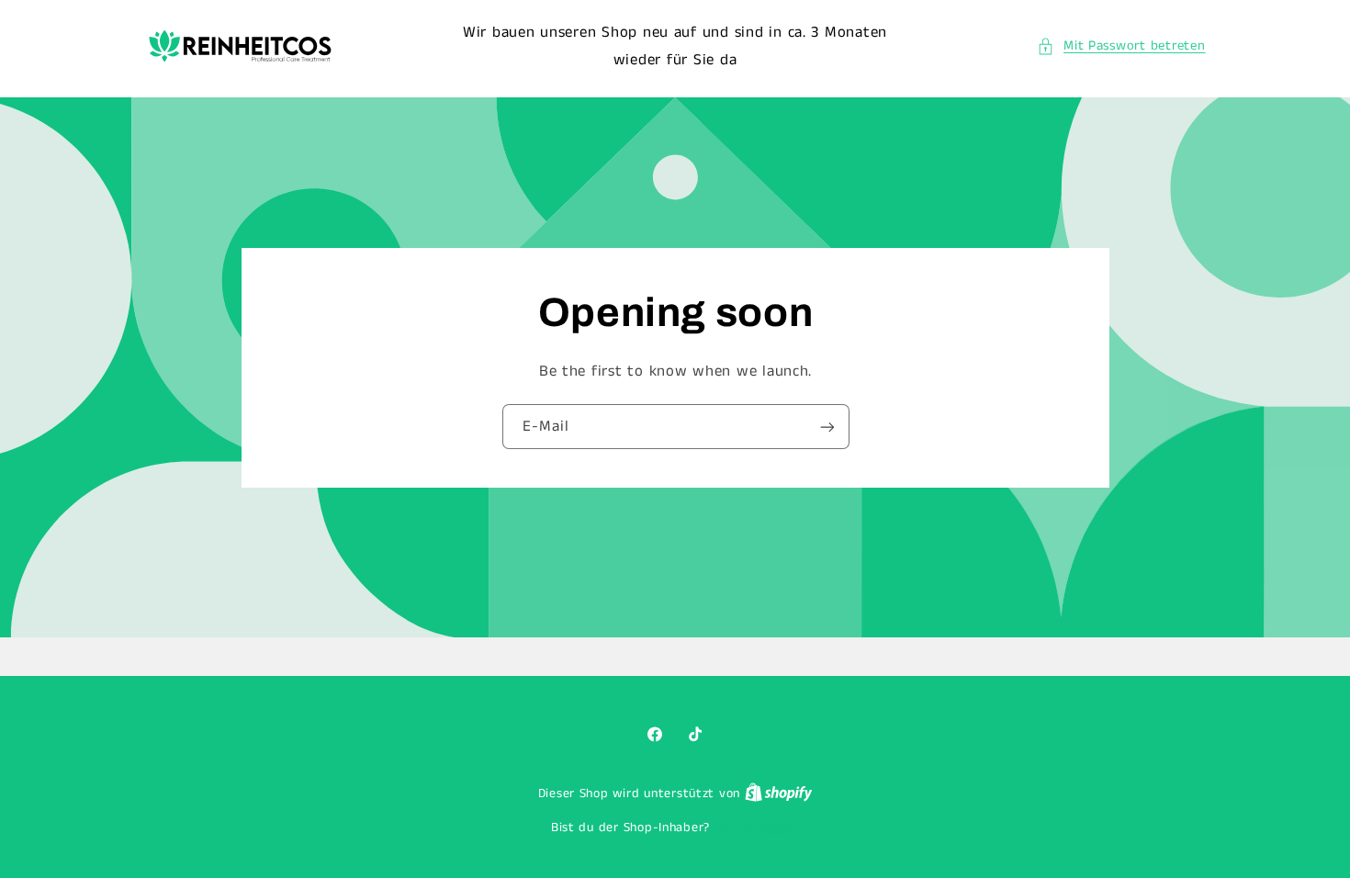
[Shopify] (779, 794)
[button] (1121, 47)
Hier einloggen (756, 828)
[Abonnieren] (826, 426)
